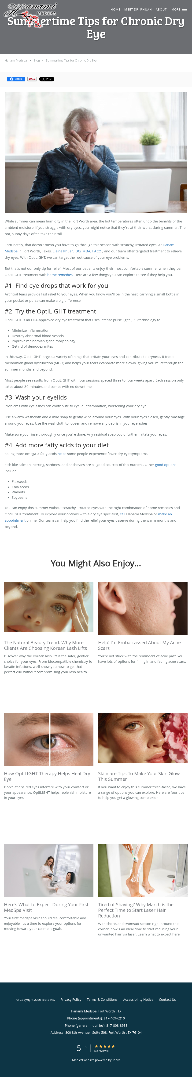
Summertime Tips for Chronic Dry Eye (71, 60)
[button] (184, 9)
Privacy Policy (70, 999)
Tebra (116, 1060)
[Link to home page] (51, 15)
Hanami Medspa (16, 60)
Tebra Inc (47, 999)
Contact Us (167, 999)
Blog (37, 60)
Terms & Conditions (102, 999)
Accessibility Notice (138, 999)
